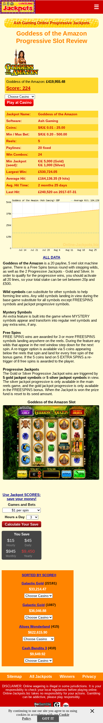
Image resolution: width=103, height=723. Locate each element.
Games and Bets (21, 504)
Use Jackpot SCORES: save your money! (22, 497)
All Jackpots (40, 676)
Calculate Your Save (21, 524)
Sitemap (14, 676)
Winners (67, 676)
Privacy (89, 676)
